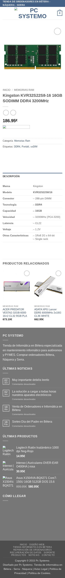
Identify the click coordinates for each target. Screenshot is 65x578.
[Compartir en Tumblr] (39, 155)
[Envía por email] (26, 155)
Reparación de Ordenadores (32, 550)
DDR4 (17, 146)
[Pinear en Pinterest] (32, 155)
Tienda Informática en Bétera (32, 547)
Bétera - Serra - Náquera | (19, 568)
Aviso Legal (40, 568)
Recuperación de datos (25, 552)
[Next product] (6, 112)
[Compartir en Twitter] (19, 155)
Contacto (48, 555)
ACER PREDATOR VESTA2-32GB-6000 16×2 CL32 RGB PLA (15, 312)
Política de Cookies (39, 573)
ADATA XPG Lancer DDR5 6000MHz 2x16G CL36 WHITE (47, 312)
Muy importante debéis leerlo (30, 379)
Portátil (25, 146)
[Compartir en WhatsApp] (6, 155)
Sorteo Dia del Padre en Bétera (32, 421)
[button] (5, 13)
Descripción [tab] (11, 176)
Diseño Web (36, 544)
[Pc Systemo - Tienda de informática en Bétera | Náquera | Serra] (32, 13)
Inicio (6, 90)
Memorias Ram (24, 90)
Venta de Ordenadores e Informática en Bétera (37, 408)
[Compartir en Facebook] (13, 155)
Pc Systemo (42, 560)
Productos (18, 555)
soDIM (34, 146)
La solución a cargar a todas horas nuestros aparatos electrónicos (34, 393)
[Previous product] (13, 112)
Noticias (34, 555)
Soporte (49, 552)
